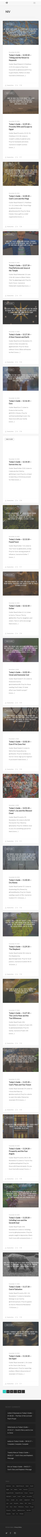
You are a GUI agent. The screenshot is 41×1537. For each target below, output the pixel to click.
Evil (11, 1489)
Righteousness (21, 1510)
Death (31, 1486)
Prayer (32, 1506)
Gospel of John (10, 1493)
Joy (17, 1499)
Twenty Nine (10, 85)
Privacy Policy (18, 1527)
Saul (13, 1513)
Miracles (16, 1503)
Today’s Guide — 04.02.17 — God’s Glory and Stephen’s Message (20, 1455)
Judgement (27, 1499)
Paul (11, 1506)
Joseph (12, 1499)
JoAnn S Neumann (13, 1413)
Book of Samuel (20, 1486)
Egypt (7, 1489)
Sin (17, 1513)
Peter (15, 1506)
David (27, 1486)
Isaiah (14, 1496)
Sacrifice (29, 1510)
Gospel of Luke (19, 1493)
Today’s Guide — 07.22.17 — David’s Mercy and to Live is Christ (20, 1430)
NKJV (29, 1503)
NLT (7, 1506)
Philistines (21, 1506)
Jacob (23, 1496)
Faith (20, 1489)
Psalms (14, 1510)
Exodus (15, 1489)
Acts (14, 1486)
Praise (27, 1506)
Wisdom (21, 1513)
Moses (21, 1503)
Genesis (25, 1489)
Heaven (31, 1493)
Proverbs (8, 1510)
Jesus (7, 1499)
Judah (20, 1499)
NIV (26, 1503)
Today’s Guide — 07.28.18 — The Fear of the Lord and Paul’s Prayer (20, 1416)
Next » (23, 1391)
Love (11, 1503)
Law (7, 1503)
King (32, 1499)
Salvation (8, 1513)
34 (19, 1391)
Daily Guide (9, 24)
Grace (26, 1493)
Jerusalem (29, 1496)
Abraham (8, 1486)
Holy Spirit (8, 1496)
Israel (19, 1496)
